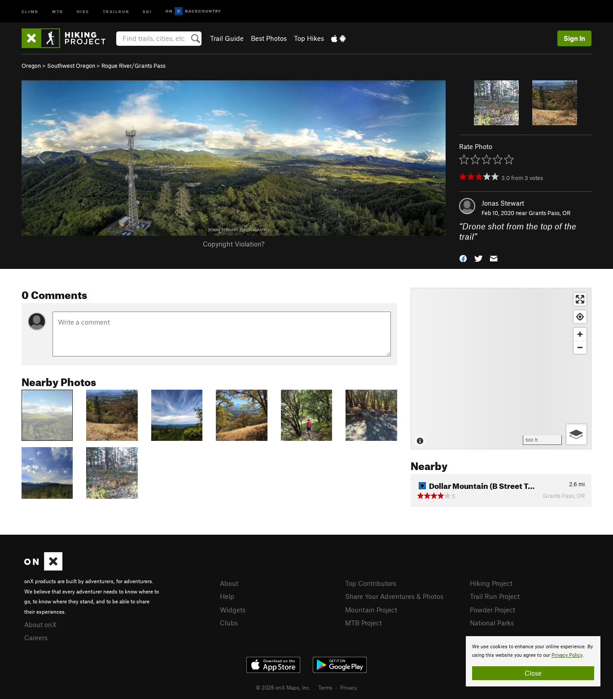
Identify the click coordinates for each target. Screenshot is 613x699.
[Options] (576, 434)
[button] (463, 257)
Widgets (232, 610)
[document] (533, 661)
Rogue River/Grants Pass (133, 65)
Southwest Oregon (71, 65)
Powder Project (492, 610)
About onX (40, 624)
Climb (30, 11)
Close (533, 673)
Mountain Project (371, 610)
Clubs (229, 623)
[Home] (68, 38)
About (229, 583)
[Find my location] (580, 316)
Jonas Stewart (503, 203)
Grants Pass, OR (549, 212)
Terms (325, 687)
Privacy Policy (567, 655)
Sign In (574, 38)
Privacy (348, 687)
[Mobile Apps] (338, 38)
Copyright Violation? (233, 244)
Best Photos (269, 38)
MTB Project (363, 623)
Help (227, 596)
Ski (147, 11)
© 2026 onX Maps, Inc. (283, 687)
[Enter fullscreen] (580, 299)
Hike (83, 11)
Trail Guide (227, 38)
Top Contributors (370, 583)
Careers (36, 637)
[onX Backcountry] (193, 11)
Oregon (31, 65)
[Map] (501, 368)
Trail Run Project (495, 596)
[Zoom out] (580, 347)
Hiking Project (491, 583)
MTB (57, 11)
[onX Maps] (43, 568)
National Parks (492, 623)
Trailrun (116, 11)
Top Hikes (309, 38)
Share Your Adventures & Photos (394, 596)
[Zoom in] (580, 334)
